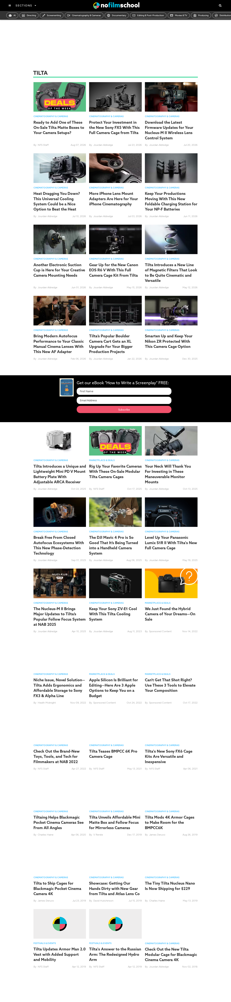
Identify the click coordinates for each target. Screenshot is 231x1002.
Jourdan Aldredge (103, 144)
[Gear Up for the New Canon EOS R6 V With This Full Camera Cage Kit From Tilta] (115, 239)
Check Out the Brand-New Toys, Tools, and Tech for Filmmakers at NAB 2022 (56, 756)
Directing (31, 15)
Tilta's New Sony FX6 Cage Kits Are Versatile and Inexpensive (168, 756)
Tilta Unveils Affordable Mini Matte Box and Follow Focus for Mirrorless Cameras (114, 822)
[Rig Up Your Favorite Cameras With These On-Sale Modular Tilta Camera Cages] (115, 440)
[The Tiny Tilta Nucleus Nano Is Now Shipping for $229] (171, 857)
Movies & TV (181, 15)
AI (15, 15)
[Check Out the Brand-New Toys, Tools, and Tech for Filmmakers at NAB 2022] (59, 725)
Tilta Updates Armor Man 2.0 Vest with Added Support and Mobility (59, 954)
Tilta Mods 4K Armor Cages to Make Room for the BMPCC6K (169, 822)
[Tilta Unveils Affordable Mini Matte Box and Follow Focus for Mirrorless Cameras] (115, 791)
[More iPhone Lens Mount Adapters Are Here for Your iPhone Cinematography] (115, 167)
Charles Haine (45, 834)
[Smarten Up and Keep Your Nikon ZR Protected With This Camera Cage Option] (171, 310)
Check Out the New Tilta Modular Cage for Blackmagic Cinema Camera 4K (171, 954)
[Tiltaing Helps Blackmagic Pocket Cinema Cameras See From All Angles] (59, 791)
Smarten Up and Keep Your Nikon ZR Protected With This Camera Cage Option (168, 341)
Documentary (119, 15)
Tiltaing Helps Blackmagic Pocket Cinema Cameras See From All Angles (58, 822)
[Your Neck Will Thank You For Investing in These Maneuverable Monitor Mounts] (171, 440)
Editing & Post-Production (150, 15)
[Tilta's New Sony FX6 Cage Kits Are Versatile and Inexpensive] (171, 725)
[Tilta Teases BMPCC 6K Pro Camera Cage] (115, 725)
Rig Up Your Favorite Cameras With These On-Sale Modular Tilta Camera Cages (115, 471)
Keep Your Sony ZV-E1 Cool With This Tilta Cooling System (113, 614)
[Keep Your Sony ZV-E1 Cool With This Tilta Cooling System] (115, 583)
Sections (24, 5)
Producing (203, 15)
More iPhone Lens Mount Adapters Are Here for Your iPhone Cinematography (113, 198)
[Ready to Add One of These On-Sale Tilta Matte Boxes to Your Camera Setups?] (59, 96)
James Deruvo (157, 834)
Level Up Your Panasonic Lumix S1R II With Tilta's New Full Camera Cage (171, 542)
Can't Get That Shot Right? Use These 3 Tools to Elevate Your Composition (170, 685)
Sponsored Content (160, 631)
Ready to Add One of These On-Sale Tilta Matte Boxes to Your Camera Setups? (58, 127)
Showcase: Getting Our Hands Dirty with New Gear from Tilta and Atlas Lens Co (114, 888)
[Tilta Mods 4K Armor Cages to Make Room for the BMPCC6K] (171, 791)
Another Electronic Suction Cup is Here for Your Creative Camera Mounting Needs (59, 270)
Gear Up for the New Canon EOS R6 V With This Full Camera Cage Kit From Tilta (113, 270)
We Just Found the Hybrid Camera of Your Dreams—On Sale (170, 614)
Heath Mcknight (47, 702)
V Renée (98, 834)
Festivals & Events (44, 943)
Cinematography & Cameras (86, 15)
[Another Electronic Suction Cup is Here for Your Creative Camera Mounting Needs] (59, 239)
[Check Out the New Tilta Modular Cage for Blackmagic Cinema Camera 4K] (171, 923)
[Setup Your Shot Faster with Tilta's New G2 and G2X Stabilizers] (171, 989)
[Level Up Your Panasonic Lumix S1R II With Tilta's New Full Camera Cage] (171, 511)
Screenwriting (54, 15)
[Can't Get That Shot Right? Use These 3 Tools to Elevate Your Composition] (171, 654)
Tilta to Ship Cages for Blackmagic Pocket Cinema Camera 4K (57, 888)
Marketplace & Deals (102, 460)
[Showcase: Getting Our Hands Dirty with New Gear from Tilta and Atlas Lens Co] (115, 857)
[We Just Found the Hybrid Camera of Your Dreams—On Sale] (171, 583)
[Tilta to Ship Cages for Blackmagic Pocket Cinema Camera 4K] (59, 857)
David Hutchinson (103, 900)
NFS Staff (43, 144)
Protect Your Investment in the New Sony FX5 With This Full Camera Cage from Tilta (114, 127)
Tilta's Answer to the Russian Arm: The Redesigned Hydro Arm (115, 954)
